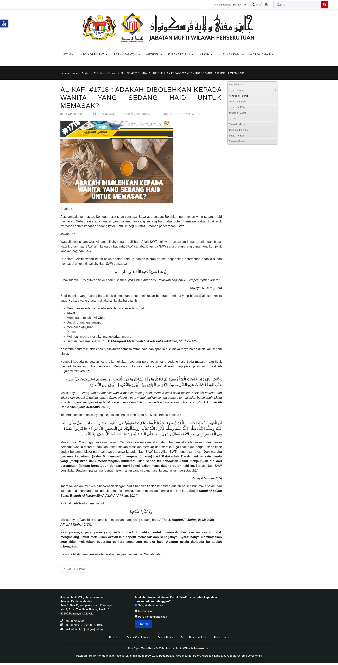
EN (239, 4)
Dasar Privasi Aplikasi (194, 637)
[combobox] (297, 4)
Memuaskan (145, 611)
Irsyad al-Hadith (237, 101)
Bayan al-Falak (237, 141)
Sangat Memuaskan (150, 605)
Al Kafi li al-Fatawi (74, 569)
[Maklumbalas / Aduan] (260, 4)
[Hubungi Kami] (254, 4)
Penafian (114, 637)
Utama (68, 54)
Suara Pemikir (236, 135)
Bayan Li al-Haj (237, 124)
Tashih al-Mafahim (238, 130)
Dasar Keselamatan (139, 637)
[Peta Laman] (266, 4)
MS (235, 4)
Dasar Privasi (166, 637)
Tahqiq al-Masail (237, 113)
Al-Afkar (233, 118)
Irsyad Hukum (236, 90)
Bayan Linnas (236, 84)
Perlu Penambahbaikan (152, 616)
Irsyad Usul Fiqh (237, 107)
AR (244, 4)
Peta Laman (221, 637)
